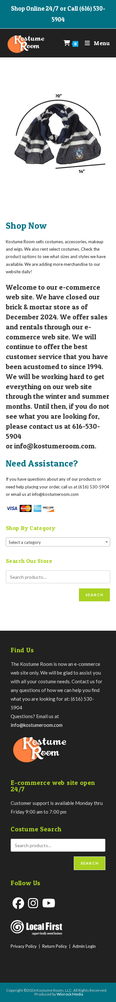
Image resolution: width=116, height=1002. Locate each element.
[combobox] (58, 541)
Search (94, 594)
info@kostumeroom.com (37, 725)
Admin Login (84, 946)
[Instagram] (33, 903)
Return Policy (54, 946)
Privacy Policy (24, 946)
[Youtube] (48, 903)
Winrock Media (70, 994)
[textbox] (58, 542)
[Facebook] (18, 903)
